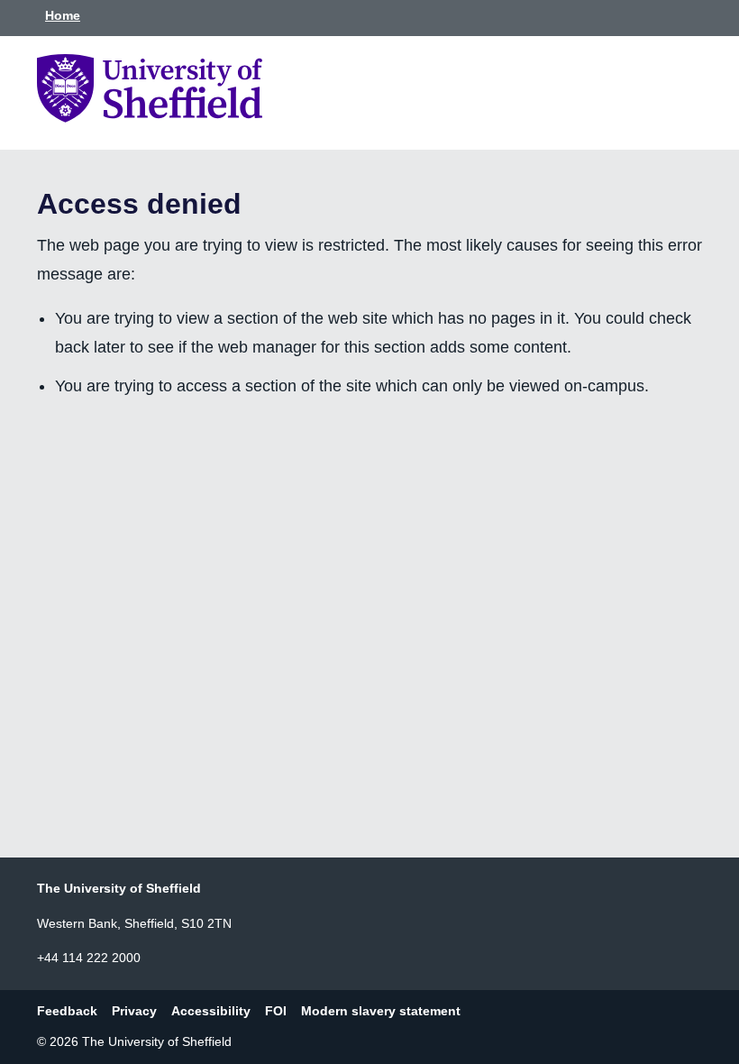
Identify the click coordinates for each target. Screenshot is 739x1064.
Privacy (134, 1011)
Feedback (67, 1011)
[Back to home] (149, 117)
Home (62, 15)
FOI (276, 1011)
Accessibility (211, 1011)
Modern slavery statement (381, 1011)
